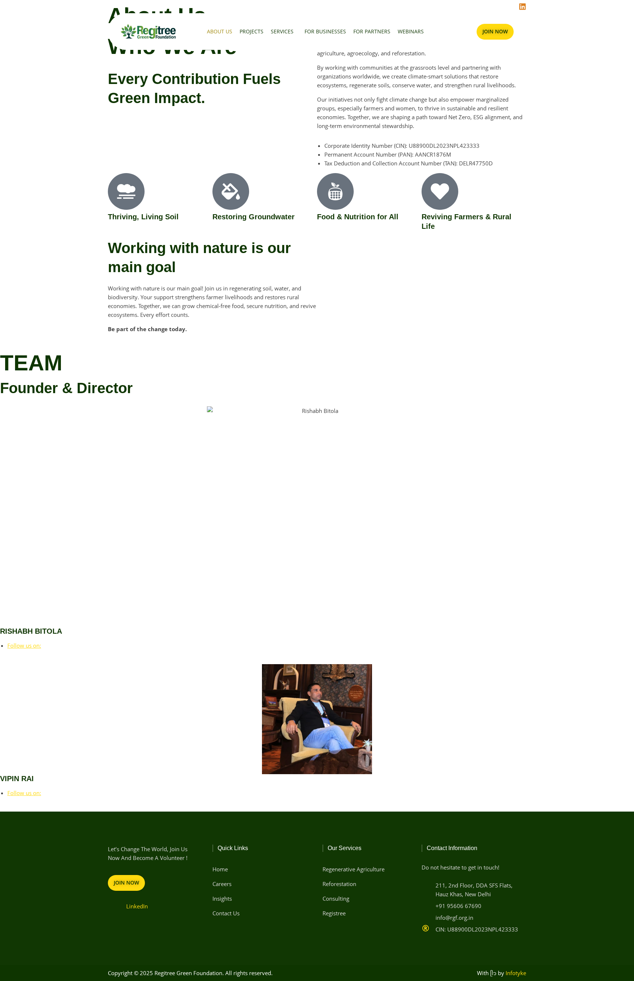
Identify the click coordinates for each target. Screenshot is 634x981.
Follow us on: (24, 645)
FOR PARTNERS (371, 31)
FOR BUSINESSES (325, 31)
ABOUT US (219, 31)
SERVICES (282, 31)
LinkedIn (137, 906)
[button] (284, 31)
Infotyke (516, 973)
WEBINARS (411, 31)
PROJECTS (251, 31)
